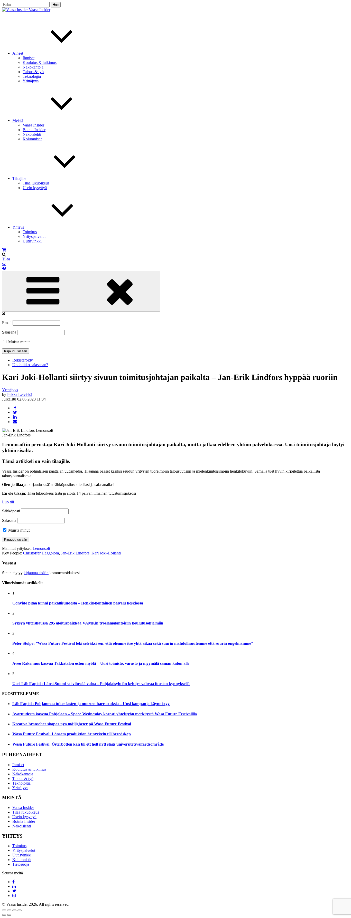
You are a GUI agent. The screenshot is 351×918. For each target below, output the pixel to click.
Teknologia (32, 76)
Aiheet (17, 53)
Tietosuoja (20, 864)
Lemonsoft (41, 548)
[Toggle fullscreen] (14, 910)
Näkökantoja (33, 67)
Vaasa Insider (39, 9)
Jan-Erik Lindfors (75, 553)
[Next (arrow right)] (9, 915)
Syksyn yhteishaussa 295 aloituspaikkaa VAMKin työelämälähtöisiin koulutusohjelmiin (87, 623)
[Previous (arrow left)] (4, 915)
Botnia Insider (34, 130)
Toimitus (30, 232)
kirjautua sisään (36, 573)
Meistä (17, 120)
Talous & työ (33, 72)
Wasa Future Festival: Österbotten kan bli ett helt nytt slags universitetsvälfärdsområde (88, 744)
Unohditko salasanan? (30, 365)
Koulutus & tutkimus (40, 62)
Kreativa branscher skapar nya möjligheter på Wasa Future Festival (71, 724)
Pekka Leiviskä (19, 394)
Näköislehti (32, 134)
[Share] (9, 910)
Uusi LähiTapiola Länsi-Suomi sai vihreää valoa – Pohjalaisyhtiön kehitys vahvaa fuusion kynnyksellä (101, 683)
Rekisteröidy (22, 360)
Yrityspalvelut (34, 236)
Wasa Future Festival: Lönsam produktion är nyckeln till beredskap (71, 734)
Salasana (9, 332)
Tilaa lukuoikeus (36, 183)
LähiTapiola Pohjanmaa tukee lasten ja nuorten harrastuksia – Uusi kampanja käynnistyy (91, 703)
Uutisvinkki (32, 241)
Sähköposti (11, 511)
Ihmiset (28, 58)
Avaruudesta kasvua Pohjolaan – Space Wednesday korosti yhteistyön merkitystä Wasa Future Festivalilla (104, 714)
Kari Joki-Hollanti (106, 553)
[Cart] (4, 250)
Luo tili (8, 502)
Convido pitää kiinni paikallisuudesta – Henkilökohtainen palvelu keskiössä (77, 603)
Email (7, 322)
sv (4, 263)
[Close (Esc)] (4, 910)
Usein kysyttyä (35, 187)
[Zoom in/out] (19, 910)
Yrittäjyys (31, 81)
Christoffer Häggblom (41, 553)
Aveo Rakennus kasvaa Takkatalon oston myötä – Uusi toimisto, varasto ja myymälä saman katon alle (100, 663)
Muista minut (18, 342)
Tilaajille (19, 178)
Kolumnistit (32, 139)
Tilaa (6, 259)
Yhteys (18, 227)
